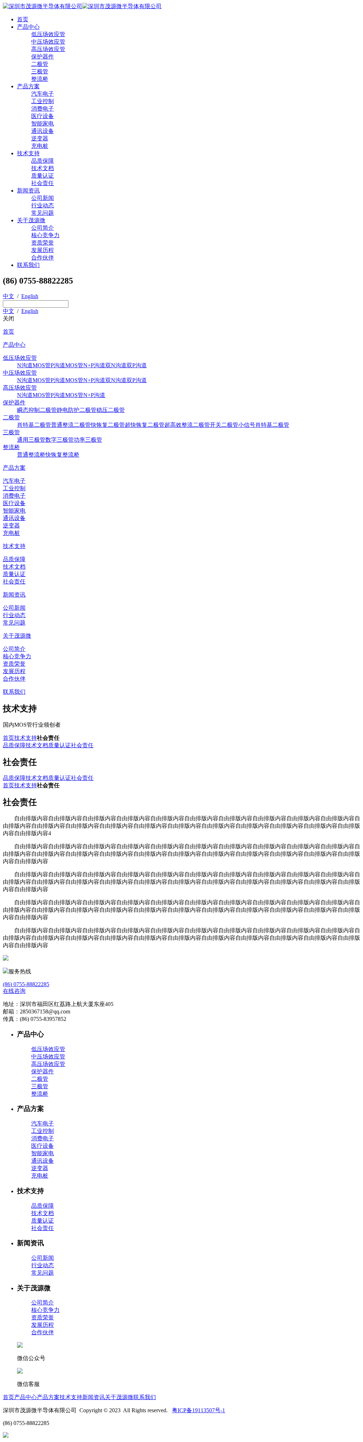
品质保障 (42, 161)
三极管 (39, 71)
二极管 (39, 64)
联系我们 (28, 265)
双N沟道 (116, 365)
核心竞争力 (45, 235)
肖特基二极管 (34, 425)
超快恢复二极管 (144, 425)
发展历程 (42, 250)
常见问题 (42, 213)
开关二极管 (224, 425)
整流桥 (39, 79)
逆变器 (39, 138)
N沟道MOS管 (34, 365)
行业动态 (42, 205)
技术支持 (28, 153)
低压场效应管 (48, 34)
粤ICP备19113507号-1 (198, 1410)
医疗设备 (42, 116)
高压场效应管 (48, 49)
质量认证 (42, 176)
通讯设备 (42, 131)
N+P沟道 (94, 365)
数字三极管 (59, 440)
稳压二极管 (110, 410)
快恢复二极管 (108, 425)
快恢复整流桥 (62, 455)
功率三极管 (88, 440)
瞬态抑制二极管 (37, 410)
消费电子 (42, 109)
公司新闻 (42, 198)
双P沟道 (137, 365)
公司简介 (42, 228)
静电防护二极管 (76, 410)
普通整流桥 (31, 455)
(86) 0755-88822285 (26, 984)
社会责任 (42, 183)
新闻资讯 (28, 191)
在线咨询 (14, 991)
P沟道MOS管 (67, 365)
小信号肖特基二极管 (263, 425)
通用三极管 (31, 440)
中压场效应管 (48, 42)
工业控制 (42, 101)
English (29, 296)
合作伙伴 (42, 258)
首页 (22, 19)
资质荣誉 (42, 243)
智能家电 (42, 124)
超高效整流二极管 (187, 425)
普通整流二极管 (71, 425)
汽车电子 (42, 94)
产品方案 (28, 86)
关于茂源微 (31, 220)
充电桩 (39, 146)
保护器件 (42, 57)
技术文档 (42, 168)
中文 (8, 296)
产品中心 (28, 27)
